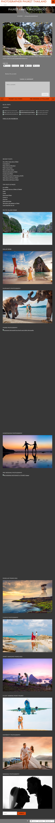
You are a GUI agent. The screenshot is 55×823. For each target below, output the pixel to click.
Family (4, 191)
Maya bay (5, 199)
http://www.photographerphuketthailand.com (17, 58)
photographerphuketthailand (31, 16)
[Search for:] (9, 4)
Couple (4, 193)
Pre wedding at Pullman (39, 99)
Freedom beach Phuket (8, 173)
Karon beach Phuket (7, 195)
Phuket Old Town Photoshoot (9, 165)
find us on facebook (10, 118)
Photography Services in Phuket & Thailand (12, 189)
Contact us (5, 197)
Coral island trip (6, 163)
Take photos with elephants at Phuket (11, 203)
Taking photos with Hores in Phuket (10, 177)
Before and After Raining (8, 169)
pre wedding (5, 187)
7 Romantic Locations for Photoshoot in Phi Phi (13, 175)
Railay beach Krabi (7, 201)
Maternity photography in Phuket (10, 171)
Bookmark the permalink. (10, 73)
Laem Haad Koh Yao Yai (8, 205)
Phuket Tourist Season (7, 167)
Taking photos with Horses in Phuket (11, 179)
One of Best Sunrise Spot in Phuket (10, 161)
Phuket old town (15, 99)
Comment (45, 94)
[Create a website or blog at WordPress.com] (27, 820)
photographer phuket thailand (23, 1)
